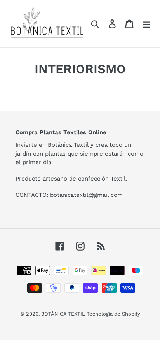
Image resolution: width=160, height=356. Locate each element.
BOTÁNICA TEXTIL (64, 314)
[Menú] (146, 24)
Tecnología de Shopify (113, 314)
